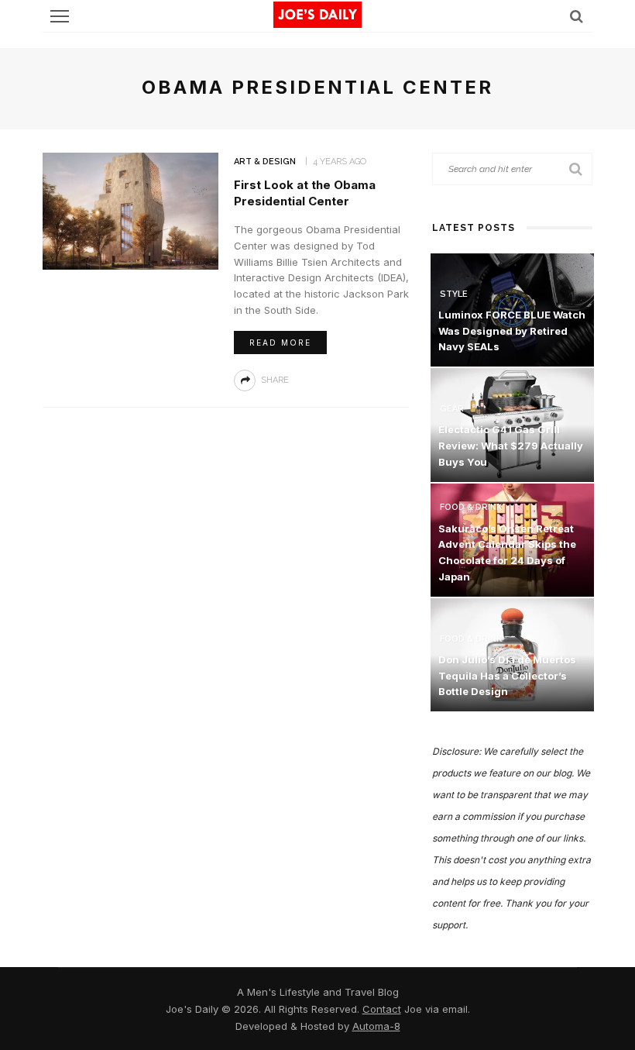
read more (280, 342)
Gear (452, 409)
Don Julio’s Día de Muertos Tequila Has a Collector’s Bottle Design (507, 675)
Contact (381, 1009)
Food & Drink (471, 507)
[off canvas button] (59, 16)
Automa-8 (376, 1026)
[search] (576, 16)
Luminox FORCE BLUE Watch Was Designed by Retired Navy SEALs (511, 330)
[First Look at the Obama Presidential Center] (130, 209)
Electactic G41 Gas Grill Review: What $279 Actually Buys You (510, 445)
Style (454, 294)
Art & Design (265, 162)
